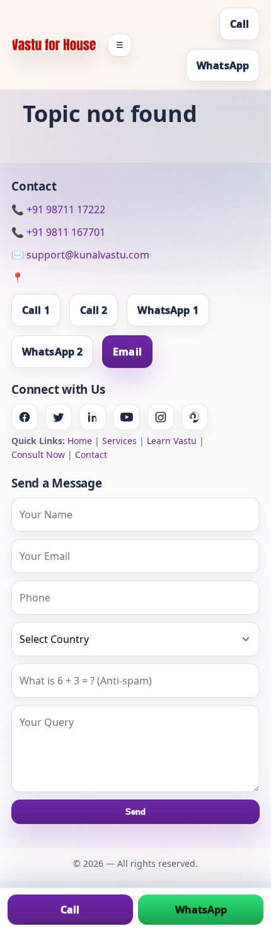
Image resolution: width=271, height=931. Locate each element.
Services (119, 441)
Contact (91, 454)
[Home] (53, 45)
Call (239, 24)
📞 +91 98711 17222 (58, 209)
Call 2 (94, 310)
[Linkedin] (92, 417)
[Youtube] (126, 417)
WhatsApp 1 (167, 310)
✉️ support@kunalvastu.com (80, 255)
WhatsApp (223, 65)
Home (79, 441)
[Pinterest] (195, 417)
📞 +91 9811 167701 (58, 232)
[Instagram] (160, 417)
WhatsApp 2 (52, 352)
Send (135, 812)
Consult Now (38, 454)
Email (127, 352)
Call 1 (36, 310)
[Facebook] (24, 417)
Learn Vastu (172, 441)
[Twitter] (58, 417)
